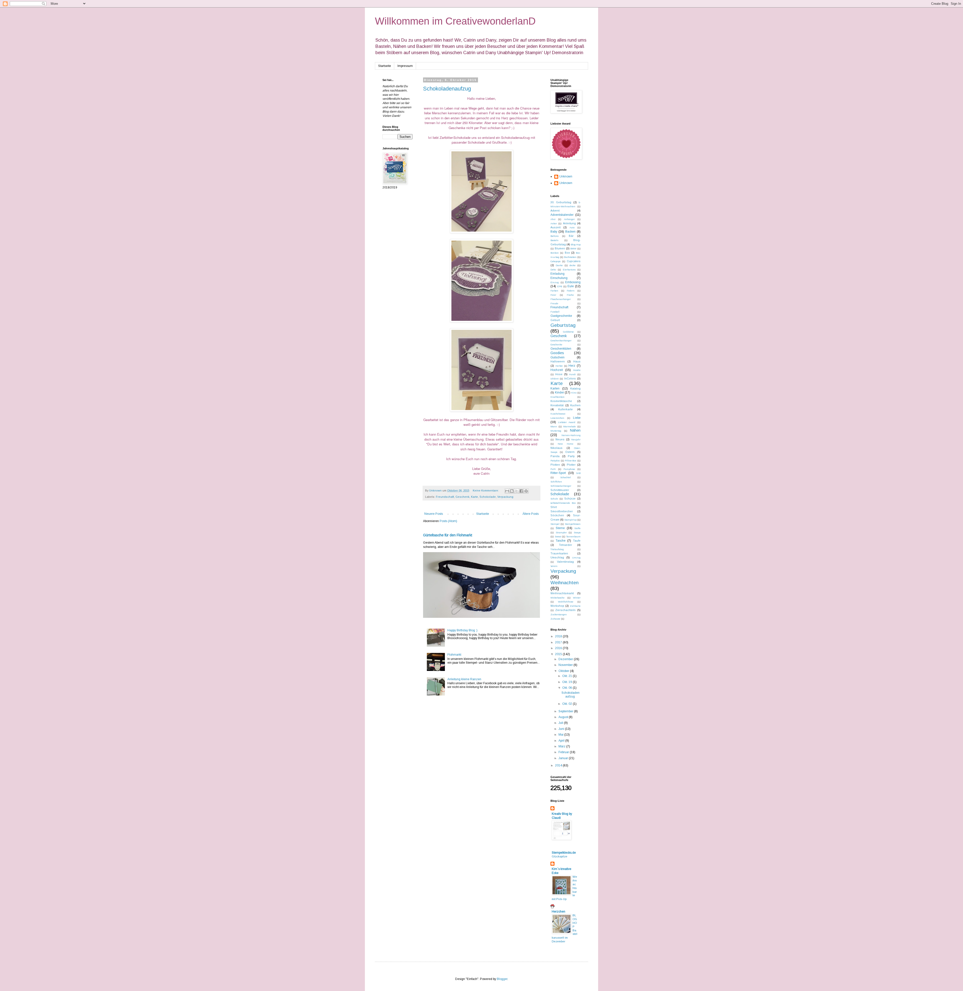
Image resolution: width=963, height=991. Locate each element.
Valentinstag (565, 561)
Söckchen (557, 515)
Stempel (554, 524)
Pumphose (569, 469)
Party (571, 456)
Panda (554, 456)
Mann (553, 426)
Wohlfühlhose (565, 601)
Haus (577, 361)
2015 (559, 654)
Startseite (384, 66)
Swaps (577, 532)
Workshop (557, 605)
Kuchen (575, 405)
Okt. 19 (567, 682)
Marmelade (569, 426)
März (562, 746)
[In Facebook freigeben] (521, 490)
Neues (560, 439)
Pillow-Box (570, 460)
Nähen (575, 430)
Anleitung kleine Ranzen (464, 679)
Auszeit (555, 227)
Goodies (557, 353)
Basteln (554, 240)
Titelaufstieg (557, 549)
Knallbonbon (557, 396)
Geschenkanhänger (561, 340)
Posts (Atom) (448, 521)
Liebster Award (566, 422)
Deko (553, 269)
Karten (554, 388)
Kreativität (557, 405)
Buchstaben (570, 257)
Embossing (573, 282)
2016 (559, 648)
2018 (559, 636)
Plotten (555, 464)
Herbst (559, 365)
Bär (571, 235)
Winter (577, 597)
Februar (564, 752)
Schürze (570, 498)
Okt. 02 (567, 704)
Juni (561, 729)
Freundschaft (445, 496)
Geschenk (462, 496)
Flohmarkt (454, 654)
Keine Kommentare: (486, 490)
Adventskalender (562, 215)
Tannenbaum (573, 536)
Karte (474, 496)
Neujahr (576, 439)
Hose (559, 374)
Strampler (561, 532)
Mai (561, 734)
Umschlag (557, 557)
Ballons (554, 236)
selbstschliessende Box (563, 503)
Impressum (405, 66)
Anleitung (569, 223)
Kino (574, 392)
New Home (565, 443)
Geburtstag (563, 325)
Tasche (561, 540)
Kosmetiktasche (561, 401)
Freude (554, 303)
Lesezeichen (557, 418)
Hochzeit (556, 370)
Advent (554, 210)
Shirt (553, 507)
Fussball (554, 311)
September (566, 711)
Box (567, 252)
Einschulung (559, 278)
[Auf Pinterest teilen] (526, 490)
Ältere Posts (530, 514)
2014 (559, 765)
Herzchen (558, 911)
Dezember (566, 659)
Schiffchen (556, 481)
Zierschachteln (565, 610)
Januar (563, 758)
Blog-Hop (576, 244)
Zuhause (555, 618)
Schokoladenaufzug (447, 88)
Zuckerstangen (558, 614)
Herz (572, 365)
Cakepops (555, 261)
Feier (553, 294)
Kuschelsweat (557, 413)
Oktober (564, 671)
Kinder (559, 392)
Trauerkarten (559, 553)
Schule (554, 498)
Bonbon (554, 252)
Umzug (576, 557)
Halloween (557, 361)
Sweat (558, 536)
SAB (578, 473)
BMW (573, 248)
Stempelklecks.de (564, 852)
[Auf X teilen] (516, 490)
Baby (553, 231)
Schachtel (565, 477)
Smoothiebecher (561, 511)
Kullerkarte (565, 409)
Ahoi (552, 219)
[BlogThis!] (511, 490)
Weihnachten (564, 582)
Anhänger (569, 219)
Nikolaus (556, 447)
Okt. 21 (567, 676)
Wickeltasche (557, 597)
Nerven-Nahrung (571, 435)
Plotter (571, 464)
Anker (553, 223)
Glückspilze (559, 856)
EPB (559, 286)
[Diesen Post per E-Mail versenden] (507, 490)
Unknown (565, 176)
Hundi (572, 374)
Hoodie (577, 370)
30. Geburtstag (560, 202)
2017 (559, 642)
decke (573, 265)
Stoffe (577, 528)
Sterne (560, 528)
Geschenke (556, 344)
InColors (570, 378)
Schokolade (487, 496)
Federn (571, 290)
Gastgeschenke (561, 316)
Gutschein (557, 357)
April (561, 740)
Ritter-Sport (558, 473)
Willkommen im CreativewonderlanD (455, 21)
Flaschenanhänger (560, 299)
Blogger (502, 979)
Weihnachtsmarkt (562, 593)
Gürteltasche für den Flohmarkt (447, 535)
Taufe (577, 540)
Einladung (557, 273)
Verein (553, 566)
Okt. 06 (567, 687)
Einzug (554, 282)
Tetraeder (565, 544)
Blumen (560, 248)
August (563, 717)
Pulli (553, 469)
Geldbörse (568, 331)
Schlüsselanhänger (560, 485)
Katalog (575, 388)
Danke (559, 265)
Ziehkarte (575, 606)
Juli (561, 723)
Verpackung (505, 496)
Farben (554, 290)
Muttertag (555, 430)
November (566, 665)
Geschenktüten (560, 348)
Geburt (555, 320)
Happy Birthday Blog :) (462, 630)
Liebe (577, 418)
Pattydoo (555, 460)
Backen (570, 231)
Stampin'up (570, 519)
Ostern (570, 451)
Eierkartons (569, 269)
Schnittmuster (559, 489)
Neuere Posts (433, 514)
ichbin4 (554, 378)
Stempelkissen (573, 524)
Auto (572, 227)
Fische (570, 294)
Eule (571, 286)
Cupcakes (574, 261)
